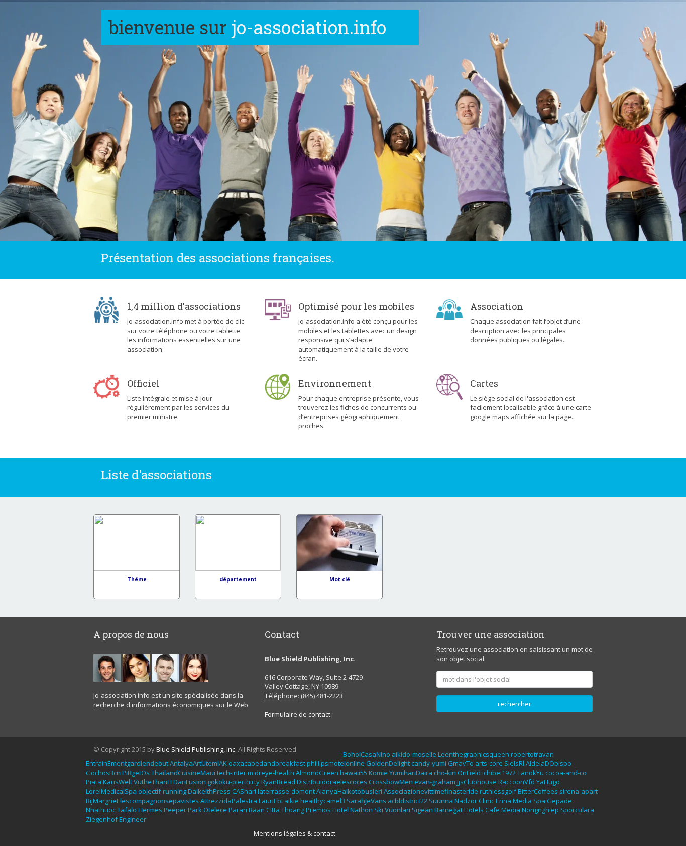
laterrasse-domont (286, 791)
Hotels (474, 809)
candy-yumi (428, 763)
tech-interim (235, 772)
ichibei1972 (499, 772)
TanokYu (530, 772)
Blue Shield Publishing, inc (195, 749)
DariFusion (189, 781)
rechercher (514, 703)
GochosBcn (103, 772)
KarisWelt (117, 781)
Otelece (215, 809)
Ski (378, 809)
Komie (378, 772)
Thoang (292, 809)
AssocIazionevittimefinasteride (431, 791)
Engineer (132, 819)
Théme (137, 579)
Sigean (422, 809)
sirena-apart (578, 791)
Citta (273, 809)
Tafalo (127, 809)
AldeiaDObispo (548, 763)
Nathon (361, 809)
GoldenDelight (388, 763)
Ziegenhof (102, 819)
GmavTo (461, 763)
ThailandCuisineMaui (183, 772)
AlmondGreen (317, 772)
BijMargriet (102, 800)
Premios (318, 809)
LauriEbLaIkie (279, 800)
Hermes (150, 809)
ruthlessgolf (498, 791)
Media (522, 800)
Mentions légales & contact (294, 833)
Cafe (492, 809)
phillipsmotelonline (336, 763)
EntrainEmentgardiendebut (127, 763)
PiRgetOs (136, 772)
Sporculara (577, 809)
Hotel (340, 809)
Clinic (486, 800)
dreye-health (274, 772)
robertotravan (532, 754)
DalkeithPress (209, 791)
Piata (93, 781)
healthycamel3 (322, 800)
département (238, 579)
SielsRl (514, 763)
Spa (539, 800)
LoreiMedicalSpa (111, 791)
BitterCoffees (538, 791)
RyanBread (278, 781)
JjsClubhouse (477, 781)
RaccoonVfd (516, 781)
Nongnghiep (540, 809)
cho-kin (445, 772)
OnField (469, 772)
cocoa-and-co (566, 772)
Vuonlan (397, 809)
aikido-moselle (414, 754)
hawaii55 (353, 772)
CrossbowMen (391, 781)
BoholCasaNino (366, 754)
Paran (237, 809)
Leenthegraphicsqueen (473, 754)
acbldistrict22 (407, 800)
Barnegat (448, 809)
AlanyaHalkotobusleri (349, 791)
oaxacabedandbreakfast (266, 763)
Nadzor (465, 800)
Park (195, 809)
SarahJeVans (366, 800)
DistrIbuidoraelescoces (332, 781)
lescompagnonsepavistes (159, 800)
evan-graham (434, 781)
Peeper (175, 809)
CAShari (244, 791)
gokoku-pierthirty (233, 781)
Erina (503, 800)
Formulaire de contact (297, 714)
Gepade (559, 800)
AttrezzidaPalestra (228, 800)
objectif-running (162, 791)
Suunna (441, 800)
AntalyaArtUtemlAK (198, 763)
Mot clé (339, 579)
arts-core (489, 763)
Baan (257, 809)
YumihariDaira (410, 772)
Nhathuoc (101, 809)
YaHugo (548, 781)
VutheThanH (153, 781)
